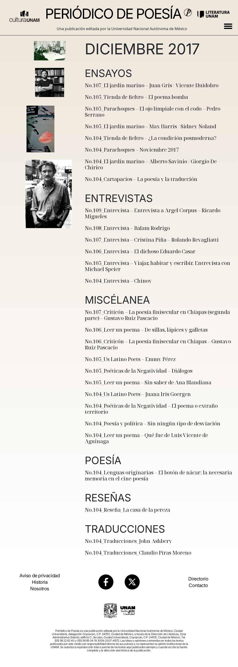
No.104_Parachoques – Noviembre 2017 (132, 149)
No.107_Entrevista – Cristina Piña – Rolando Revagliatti (152, 239)
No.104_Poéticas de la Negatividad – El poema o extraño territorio (151, 408)
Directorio (198, 579)
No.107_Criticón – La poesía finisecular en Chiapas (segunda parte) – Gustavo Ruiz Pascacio (157, 314)
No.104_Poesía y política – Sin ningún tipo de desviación (152, 423)
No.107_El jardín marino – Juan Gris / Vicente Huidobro (151, 85)
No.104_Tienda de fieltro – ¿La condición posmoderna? (150, 137)
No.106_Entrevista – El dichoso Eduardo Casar (140, 251)
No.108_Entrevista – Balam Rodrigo (127, 227)
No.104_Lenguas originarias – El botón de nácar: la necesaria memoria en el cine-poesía (158, 475)
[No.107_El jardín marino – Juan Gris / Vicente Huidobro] (49, 50)
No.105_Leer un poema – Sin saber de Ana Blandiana (148, 382)
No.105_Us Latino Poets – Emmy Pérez (130, 358)
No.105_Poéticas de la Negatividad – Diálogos (138, 370)
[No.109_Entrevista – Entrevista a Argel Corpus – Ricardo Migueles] (49, 82)
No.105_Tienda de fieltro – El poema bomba (136, 96)
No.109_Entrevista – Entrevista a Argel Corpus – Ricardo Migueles (152, 213)
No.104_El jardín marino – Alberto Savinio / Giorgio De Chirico (151, 164)
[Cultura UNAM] (24, 14)
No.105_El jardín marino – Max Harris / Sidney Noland (150, 126)
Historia (40, 582)
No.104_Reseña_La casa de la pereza (127, 509)
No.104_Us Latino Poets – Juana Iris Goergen (138, 393)
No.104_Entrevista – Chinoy (118, 280)
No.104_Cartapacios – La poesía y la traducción (141, 178)
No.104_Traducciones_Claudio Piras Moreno (138, 552)
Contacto (198, 585)
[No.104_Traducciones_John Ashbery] (49, 170)
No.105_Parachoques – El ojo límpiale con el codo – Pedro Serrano (152, 111)
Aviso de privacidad (40, 575)
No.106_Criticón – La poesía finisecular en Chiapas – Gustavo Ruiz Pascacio (158, 344)
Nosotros (39, 588)
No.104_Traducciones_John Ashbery (128, 540)
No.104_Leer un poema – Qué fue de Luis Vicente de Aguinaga (146, 438)
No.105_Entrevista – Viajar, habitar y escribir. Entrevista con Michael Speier (157, 265)
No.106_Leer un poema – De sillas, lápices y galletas (146, 329)
